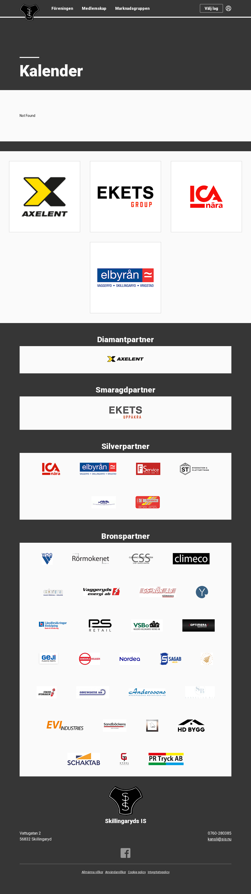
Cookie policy (137, 872)
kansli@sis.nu (219, 839)
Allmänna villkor (92, 872)
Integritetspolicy (159, 872)
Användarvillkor (115, 872)
